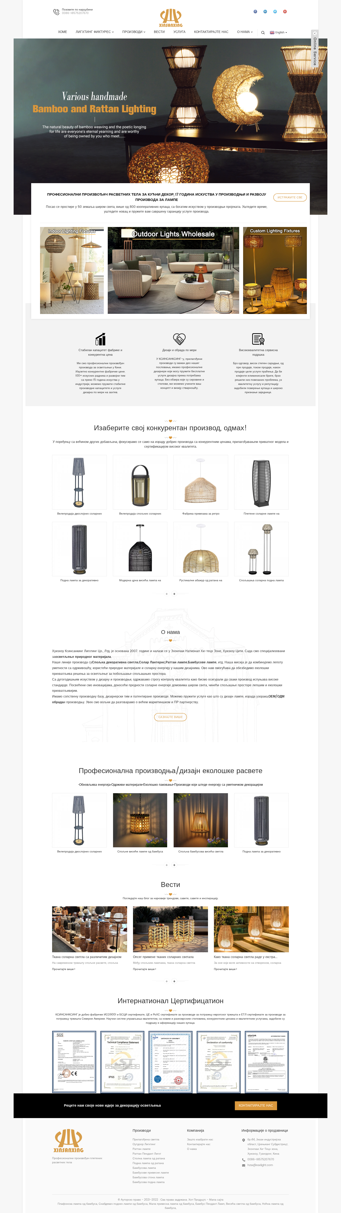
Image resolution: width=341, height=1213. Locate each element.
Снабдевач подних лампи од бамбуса (123, 1204)
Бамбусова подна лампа (149, 1182)
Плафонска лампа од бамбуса (77, 1204)
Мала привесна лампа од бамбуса (171, 1204)
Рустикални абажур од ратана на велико (200, 580)
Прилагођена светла (146, 1139)
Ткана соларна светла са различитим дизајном (86, 957)
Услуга (179, 32)
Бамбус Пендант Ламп (210, 1204)
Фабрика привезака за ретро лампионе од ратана (200, 514)
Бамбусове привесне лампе (151, 1172)
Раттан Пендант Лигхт (147, 1153)
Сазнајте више (170, 717)
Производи (132, 32)
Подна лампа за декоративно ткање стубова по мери (79, 580)
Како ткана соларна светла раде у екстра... (245, 957)
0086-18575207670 (260, 1159)
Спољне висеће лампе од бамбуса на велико (140, 851)
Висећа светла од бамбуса (243, 1204)
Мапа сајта (216, 1199)
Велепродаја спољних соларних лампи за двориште (140, 514)
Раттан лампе (142, 1149)
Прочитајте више (63, 969)
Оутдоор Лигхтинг (144, 1144)
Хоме (62, 32)
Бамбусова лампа (144, 1168)
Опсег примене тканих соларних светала (163, 957)
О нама (243, 32)
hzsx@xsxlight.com (260, 1165)
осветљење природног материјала (83, 656)
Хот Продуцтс (197, 1199)
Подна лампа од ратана (148, 1163)
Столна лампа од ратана (149, 1158)
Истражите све (290, 197)
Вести (159, 32)
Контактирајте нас (211, 32)
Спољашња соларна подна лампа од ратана (261, 580)
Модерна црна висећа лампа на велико (140, 580)
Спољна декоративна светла (115, 662)
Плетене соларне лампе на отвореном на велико (261, 514)
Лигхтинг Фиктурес (93, 32)
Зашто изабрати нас (200, 1139)
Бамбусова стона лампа (148, 1177)
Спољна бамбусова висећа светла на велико (200, 851)
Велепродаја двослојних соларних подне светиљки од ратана (79, 514)
